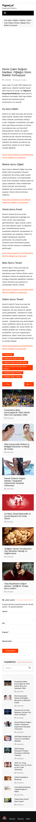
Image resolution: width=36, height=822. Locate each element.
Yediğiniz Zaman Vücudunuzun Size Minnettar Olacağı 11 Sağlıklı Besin (18, 551)
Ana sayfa (7, 20)
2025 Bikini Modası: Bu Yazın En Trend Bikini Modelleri (22, 739)
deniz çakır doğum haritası (14, 358)
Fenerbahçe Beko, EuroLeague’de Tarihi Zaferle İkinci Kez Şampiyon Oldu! (17, 412)
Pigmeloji (21, 819)
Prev (8, 384)
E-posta (5, 632)
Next (27, 384)
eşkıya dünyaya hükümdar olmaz (16, 362)
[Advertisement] (18, 46)
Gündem (23, 80)
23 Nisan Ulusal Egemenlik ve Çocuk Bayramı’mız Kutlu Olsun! (17, 516)
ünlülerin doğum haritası (13, 376)
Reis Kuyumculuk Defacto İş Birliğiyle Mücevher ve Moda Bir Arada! (16, 446)
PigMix (15, 20)
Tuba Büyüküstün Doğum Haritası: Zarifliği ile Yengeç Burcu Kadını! (16, 586)
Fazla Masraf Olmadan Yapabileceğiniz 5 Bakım (22, 789)
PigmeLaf (8, 5)
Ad (3, 623)
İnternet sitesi (7, 641)
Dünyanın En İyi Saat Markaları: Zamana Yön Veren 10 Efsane (22, 712)
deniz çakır (8, 354)
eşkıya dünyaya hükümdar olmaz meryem (15, 367)
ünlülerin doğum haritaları (13, 372)
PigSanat (12, 819)
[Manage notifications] (4, 817)
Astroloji (22, 20)
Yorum (5, 611)
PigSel (28, 819)
